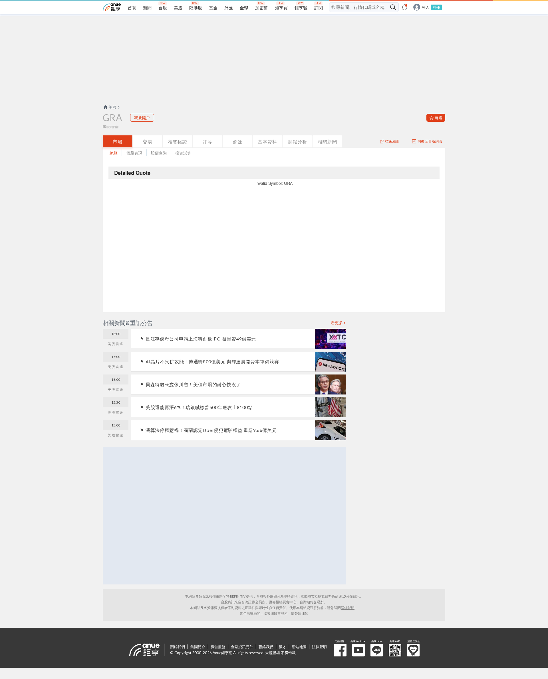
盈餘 (237, 141)
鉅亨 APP (395, 650)
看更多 (337, 323)
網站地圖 (299, 646)
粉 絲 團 (340, 650)
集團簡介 (197, 646)
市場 (117, 141)
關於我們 (177, 646)
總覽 (114, 153)
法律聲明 (319, 646)
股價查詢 (159, 153)
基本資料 (267, 141)
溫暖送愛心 (413, 650)
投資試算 (183, 153)
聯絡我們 (266, 646)
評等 (207, 141)
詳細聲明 (347, 608)
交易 (147, 141)
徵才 (282, 646)
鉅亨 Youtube (358, 650)
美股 (112, 107)
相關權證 (177, 141)
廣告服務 (218, 646)
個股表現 (134, 153)
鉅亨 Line (376, 650)
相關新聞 (327, 141)
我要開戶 (142, 117)
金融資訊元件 (242, 646)
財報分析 (297, 141)
